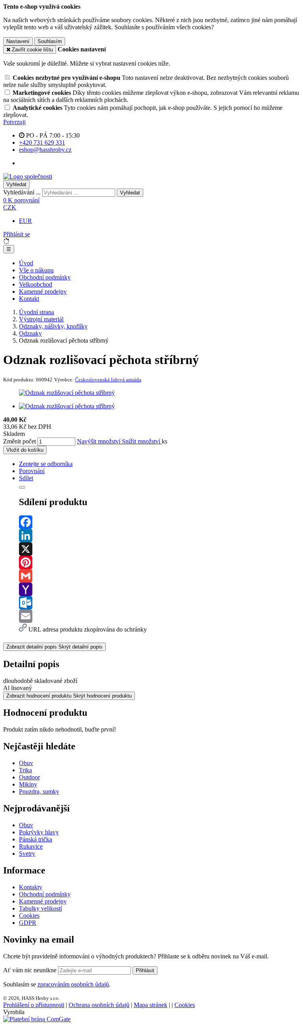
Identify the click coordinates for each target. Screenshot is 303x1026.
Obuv (26, 763)
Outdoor (29, 777)
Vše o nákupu (36, 270)
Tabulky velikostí (40, 908)
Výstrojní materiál (41, 319)
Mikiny (28, 784)
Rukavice (31, 846)
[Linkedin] (159, 535)
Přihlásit (145, 970)
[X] (159, 549)
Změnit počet (19, 441)
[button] (9, 207)
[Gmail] (159, 576)
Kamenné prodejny (43, 291)
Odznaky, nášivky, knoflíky (53, 326)
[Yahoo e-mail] (159, 589)
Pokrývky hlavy (39, 832)
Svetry (27, 853)
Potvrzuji (14, 122)
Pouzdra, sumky (39, 791)
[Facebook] (159, 522)
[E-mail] (159, 616)
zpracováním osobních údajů (73, 984)
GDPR (27, 922)
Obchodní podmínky (45, 277)
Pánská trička (35, 839)
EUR (25, 220)
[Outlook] (159, 602)
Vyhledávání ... (22, 192)
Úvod (26, 263)
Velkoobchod (35, 284)
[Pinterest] (159, 562)
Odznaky (30, 333)
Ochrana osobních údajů (99, 1004)
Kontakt (29, 298)
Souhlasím (49, 41)
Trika (25, 770)
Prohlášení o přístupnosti (33, 1004)
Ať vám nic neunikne (30, 970)
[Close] (22, 487)
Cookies (29, 915)
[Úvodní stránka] (27, 176)
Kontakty (30, 887)
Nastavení (18, 41)
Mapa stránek (150, 1004)
